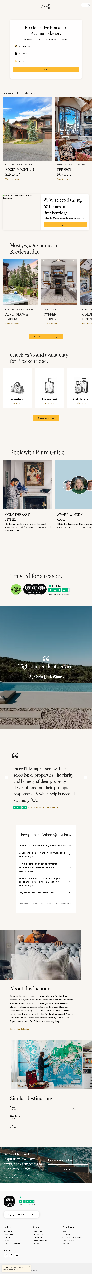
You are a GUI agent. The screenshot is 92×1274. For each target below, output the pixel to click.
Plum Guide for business (72, 1237)
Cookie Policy (12, 1269)
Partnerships (8, 1234)
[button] (46, 4)
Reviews (36, 1243)
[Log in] (85, 5)
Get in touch (38, 1234)
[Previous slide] (6, 777)
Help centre (37, 1231)
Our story (66, 1234)
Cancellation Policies (41, 1240)
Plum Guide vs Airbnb (12, 1243)
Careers (65, 1243)
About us (65, 1231)
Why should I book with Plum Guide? (36, 892)
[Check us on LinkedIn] (16, 1255)
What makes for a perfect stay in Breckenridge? (42, 845)
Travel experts (38, 1237)
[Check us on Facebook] (11, 1255)
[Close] (29, 1266)
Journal (6, 1240)
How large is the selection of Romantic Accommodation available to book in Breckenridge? (38, 867)
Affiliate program (10, 1237)
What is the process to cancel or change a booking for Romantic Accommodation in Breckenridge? (39, 882)
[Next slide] (85, 777)
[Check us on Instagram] (6, 1255)
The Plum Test (68, 1240)
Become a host (10, 1231)
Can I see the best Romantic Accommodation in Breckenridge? (42, 854)
